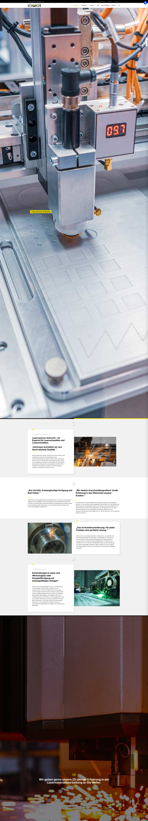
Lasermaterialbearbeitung (64, 782)
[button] (119, 5)
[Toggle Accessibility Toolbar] (145, 2)
